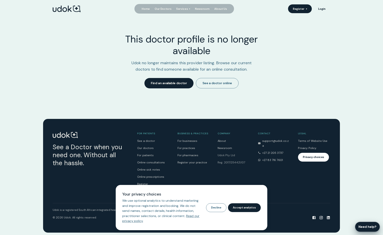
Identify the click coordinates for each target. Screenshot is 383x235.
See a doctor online (217, 83)
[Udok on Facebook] (314, 217)
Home (146, 9)
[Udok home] (67, 9)
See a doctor (146, 141)
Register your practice (192, 162)
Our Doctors (163, 9)
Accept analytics (244, 207)
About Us (220, 9)
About (222, 141)
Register (300, 9)
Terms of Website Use (312, 141)
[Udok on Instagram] (321, 217)
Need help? (367, 227)
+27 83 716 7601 (272, 160)
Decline (216, 207)
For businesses (187, 141)
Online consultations (151, 162)
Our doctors (145, 148)
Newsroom (202, 9)
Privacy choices (313, 157)
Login (322, 9)
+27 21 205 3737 (272, 153)
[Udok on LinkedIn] (328, 217)
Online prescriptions (150, 177)
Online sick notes (148, 169)
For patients (145, 155)
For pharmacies (188, 155)
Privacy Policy (307, 148)
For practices (186, 148)
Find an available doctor (169, 83)
